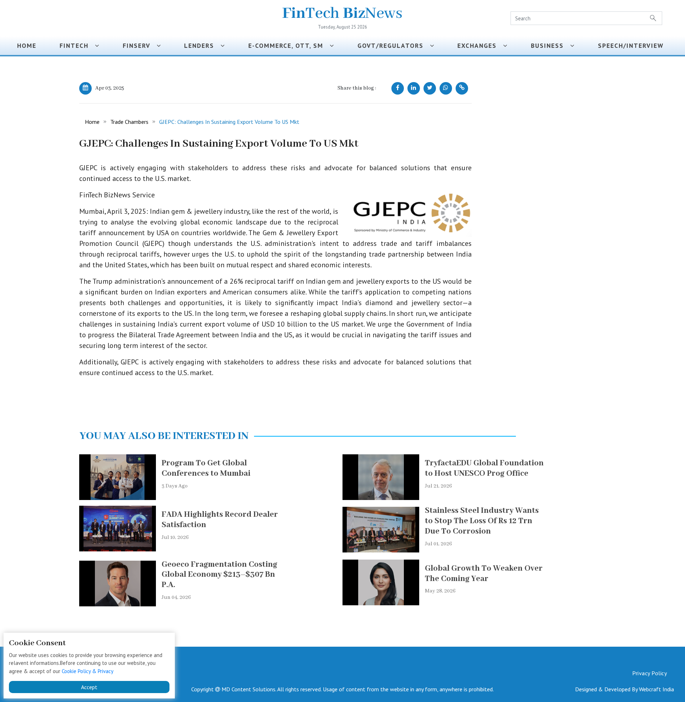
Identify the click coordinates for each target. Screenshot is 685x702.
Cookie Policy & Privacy (87, 671)
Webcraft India (656, 689)
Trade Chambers (129, 121)
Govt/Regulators (393, 45)
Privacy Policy (649, 673)
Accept (89, 687)
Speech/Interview (633, 45)
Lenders (202, 45)
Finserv (140, 45)
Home (26, 45)
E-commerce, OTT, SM (289, 45)
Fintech (77, 45)
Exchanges (480, 45)
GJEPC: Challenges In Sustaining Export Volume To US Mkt (229, 121)
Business (550, 45)
